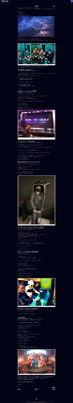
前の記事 (19, 389)
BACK (54, 6)
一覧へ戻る (36, 389)
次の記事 (54, 389)
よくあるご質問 (50, 401)
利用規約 (32, 401)
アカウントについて (25, 401)
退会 (52, 401)
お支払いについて (29, 401)
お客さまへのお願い (39, 401)
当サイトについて (21, 401)
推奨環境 (47, 401)
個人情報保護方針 (35, 401)
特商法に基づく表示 (44, 401)
